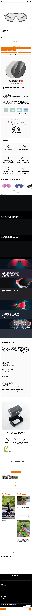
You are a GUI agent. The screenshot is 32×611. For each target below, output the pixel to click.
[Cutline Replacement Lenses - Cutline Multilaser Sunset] (1, 194)
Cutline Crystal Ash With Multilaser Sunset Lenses (2, 42)
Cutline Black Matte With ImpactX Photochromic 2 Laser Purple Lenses (12, 42)
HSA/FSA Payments (3, 596)
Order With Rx (16, 52)
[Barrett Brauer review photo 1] (23, 500)
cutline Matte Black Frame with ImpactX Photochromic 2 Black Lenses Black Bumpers (10, 42)
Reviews (2, 597)
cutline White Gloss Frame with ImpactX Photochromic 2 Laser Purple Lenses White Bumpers (8, 42)
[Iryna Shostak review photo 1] (8, 507)
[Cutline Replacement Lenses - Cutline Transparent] (8, 194)
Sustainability (2, 592)
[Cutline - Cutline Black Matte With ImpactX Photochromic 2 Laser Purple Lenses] (8, 571)
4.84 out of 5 (18, 463)
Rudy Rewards (2, 586)
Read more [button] (18, 548)
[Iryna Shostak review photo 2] (3, 521)
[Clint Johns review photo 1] (23, 528)
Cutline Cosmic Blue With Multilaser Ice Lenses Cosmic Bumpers (4, 42)
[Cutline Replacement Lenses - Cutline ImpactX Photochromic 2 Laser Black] (6, 194)
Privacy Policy (2, 587)
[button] (17, 552)
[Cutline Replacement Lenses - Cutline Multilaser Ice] (2, 194)
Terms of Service (3, 590)
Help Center (2, 595)
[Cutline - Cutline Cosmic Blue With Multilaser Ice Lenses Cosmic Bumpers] (2, 571)
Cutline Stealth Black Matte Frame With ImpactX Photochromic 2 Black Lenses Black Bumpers (16, 42)
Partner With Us (3, 598)
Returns (2, 584)
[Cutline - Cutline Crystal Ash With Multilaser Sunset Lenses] (1, 571)
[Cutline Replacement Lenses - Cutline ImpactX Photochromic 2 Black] (4, 194)
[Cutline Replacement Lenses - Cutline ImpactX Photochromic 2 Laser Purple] (5, 194)
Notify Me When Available (8, 50)
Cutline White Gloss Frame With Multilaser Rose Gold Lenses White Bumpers (14, 42)
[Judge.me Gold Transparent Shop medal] (15, 483)
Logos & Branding (3, 602)
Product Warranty (3, 585)
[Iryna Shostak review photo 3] (5, 521)
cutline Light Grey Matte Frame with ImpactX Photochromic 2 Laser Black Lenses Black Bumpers (6, 42)
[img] (4, 493)
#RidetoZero (16, 438)
